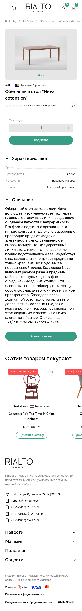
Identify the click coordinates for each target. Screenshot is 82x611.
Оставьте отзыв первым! (40, 105)
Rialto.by (10, 21)
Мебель (28, 21)
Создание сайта (15, 602)
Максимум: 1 (16, 120)
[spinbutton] (41, 128)
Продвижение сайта (42, 602)
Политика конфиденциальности (25, 594)
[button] (13, 128)
